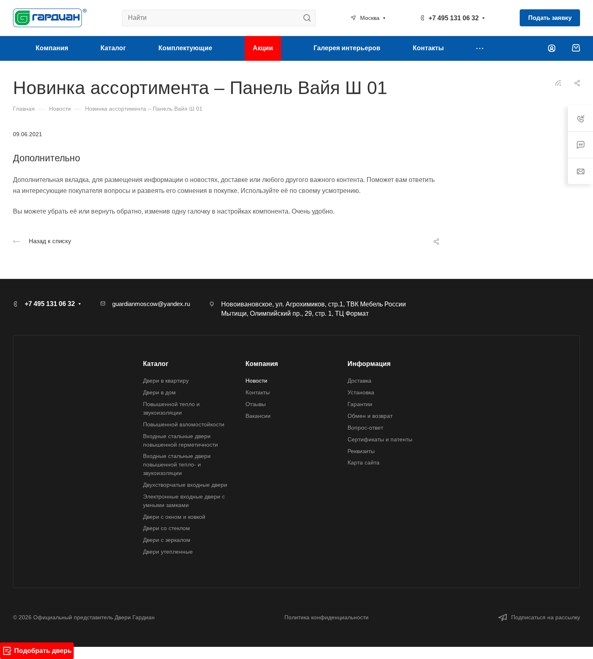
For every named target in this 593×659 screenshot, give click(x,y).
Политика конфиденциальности (326, 617)
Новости (256, 380)
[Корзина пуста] (576, 48)
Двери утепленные (168, 551)
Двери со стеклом (166, 528)
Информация (369, 363)
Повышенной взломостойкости (183, 424)
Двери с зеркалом (166, 540)
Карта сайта (364, 462)
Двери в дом (159, 392)
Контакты (257, 392)
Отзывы (255, 404)
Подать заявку (550, 17)
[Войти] (551, 48)
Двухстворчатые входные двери (185, 484)
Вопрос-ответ (365, 427)
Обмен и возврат (370, 416)
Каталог (156, 363)
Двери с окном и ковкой (174, 517)
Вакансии (258, 416)
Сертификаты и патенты (380, 439)
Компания (261, 363)
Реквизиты (361, 451)
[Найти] (309, 18)
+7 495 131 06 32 (454, 18)
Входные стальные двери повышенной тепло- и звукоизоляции (177, 464)
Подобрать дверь (43, 650)
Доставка (359, 380)
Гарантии (360, 404)
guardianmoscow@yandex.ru (151, 303)
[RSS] (558, 82)
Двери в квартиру (166, 380)
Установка (361, 392)
